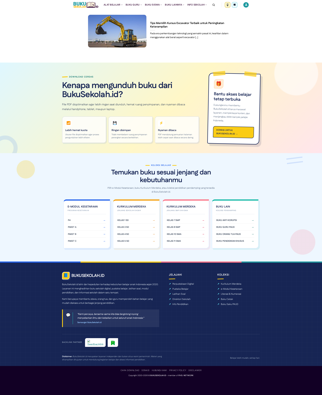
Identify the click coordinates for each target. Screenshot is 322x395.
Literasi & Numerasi (231, 294)
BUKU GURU (133, 5)
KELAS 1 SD (123, 220)
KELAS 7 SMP (173, 220)
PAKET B (72, 234)
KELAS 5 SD (123, 241)
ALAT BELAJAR (112, 5)
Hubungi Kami (159, 370)
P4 (69, 220)
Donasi (146, 370)
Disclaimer (195, 370)
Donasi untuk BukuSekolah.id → (227, 131)
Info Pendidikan (180, 304)
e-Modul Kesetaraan (231, 289)
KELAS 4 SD (123, 234)
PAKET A (72, 227)
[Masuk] (246, 5)
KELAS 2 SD (123, 227)
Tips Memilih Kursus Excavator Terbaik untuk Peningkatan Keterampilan (187, 25)
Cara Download (130, 370)
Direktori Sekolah (181, 299)
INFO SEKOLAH (195, 5)
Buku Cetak (227, 299)
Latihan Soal (178, 294)
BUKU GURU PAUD (225, 227)
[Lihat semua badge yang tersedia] (234, 5)
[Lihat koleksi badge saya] (227, 5)
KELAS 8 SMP (173, 227)
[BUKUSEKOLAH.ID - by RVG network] (86, 5)
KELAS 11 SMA (174, 241)
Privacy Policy (177, 370)
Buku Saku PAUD (229, 304)
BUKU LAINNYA (173, 5)
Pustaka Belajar (180, 289)
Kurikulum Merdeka (231, 284)
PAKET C (72, 241)
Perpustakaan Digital (183, 284)
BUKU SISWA (152, 5)
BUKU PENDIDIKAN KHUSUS (230, 241)
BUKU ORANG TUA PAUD (228, 234)
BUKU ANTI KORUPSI (226, 220)
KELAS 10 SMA (174, 234)
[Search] (213, 5)
